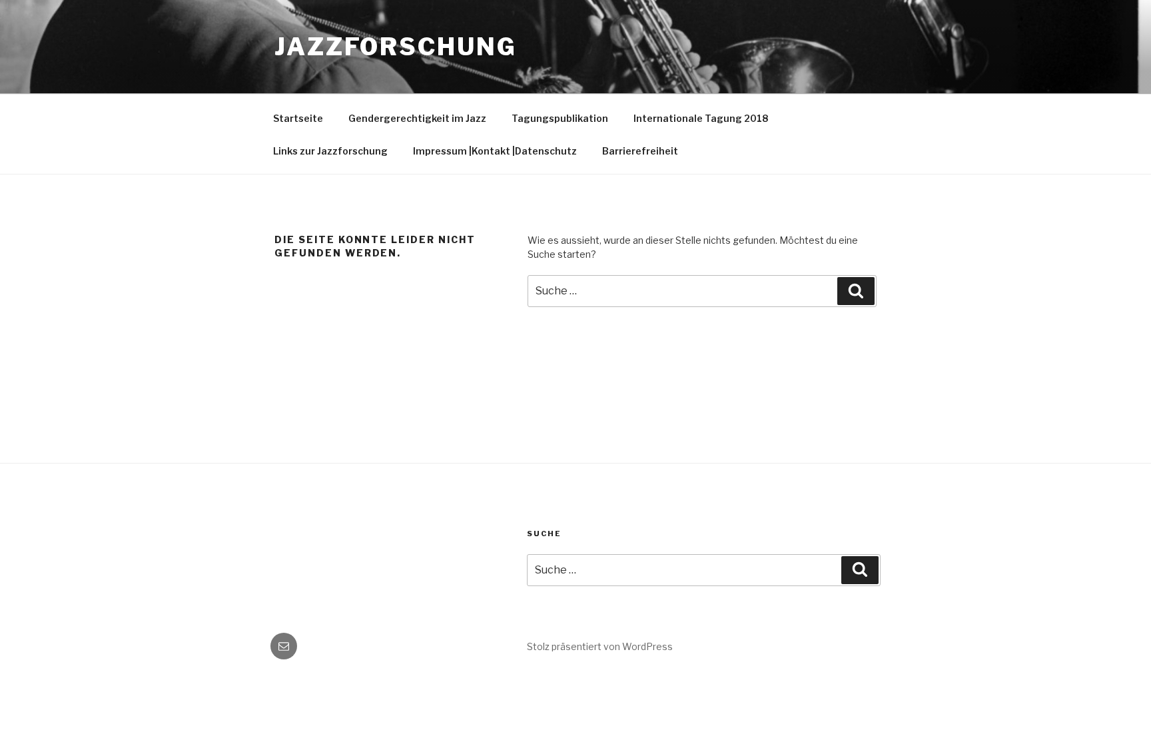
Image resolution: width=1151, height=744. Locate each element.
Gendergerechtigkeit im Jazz (417, 118)
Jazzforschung (395, 46)
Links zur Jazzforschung (330, 151)
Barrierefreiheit (640, 151)
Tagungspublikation (560, 118)
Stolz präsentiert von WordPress (600, 646)
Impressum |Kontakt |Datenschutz (495, 151)
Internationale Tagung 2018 (700, 118)
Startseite (298, 118)
